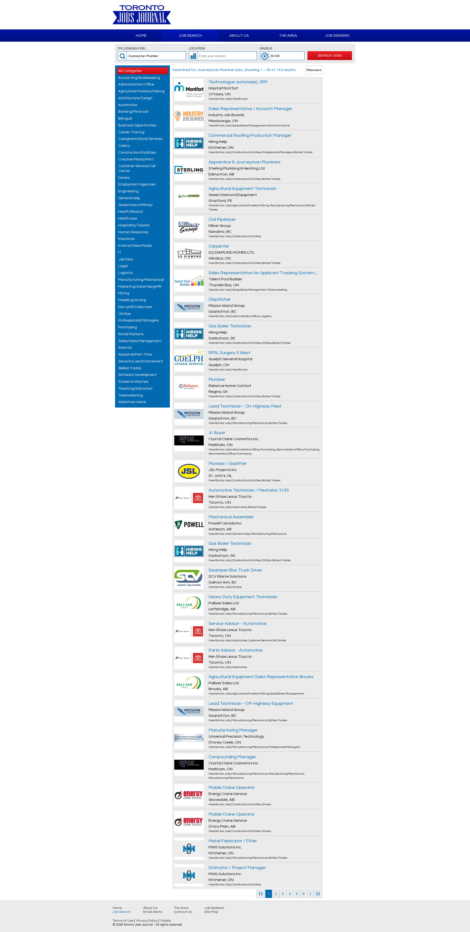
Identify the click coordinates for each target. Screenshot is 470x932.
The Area (288, 35)
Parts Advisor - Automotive (236, 650)
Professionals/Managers (138, 320)
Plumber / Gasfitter (228, 463)
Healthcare (127, 218)
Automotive (127, 105)
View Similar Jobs (220, 99)
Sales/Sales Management (140, 341)
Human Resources (133, 232)
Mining (123, 293)
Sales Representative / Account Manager (250, 108)
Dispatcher (220, 299)
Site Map (211, 912)
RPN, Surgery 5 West (229, 352)
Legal (123, 266)
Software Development (137, 375)
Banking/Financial (133, 111)
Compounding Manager (232, 757)
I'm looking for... (132, 48)
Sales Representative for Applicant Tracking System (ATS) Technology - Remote (265, 273)
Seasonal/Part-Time (135, 354)
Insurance (126, 239)
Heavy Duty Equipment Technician (243, 597)
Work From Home (132, 402)
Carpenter (219, 246)
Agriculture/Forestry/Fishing (141, 91)
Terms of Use (123, 920)
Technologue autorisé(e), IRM (238, 82)
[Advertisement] (300, 14)
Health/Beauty (130, 211)
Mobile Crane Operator (232, 787)
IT (119, 252)
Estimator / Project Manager (237, 867)
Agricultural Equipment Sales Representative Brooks (261, 676)
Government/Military (135, 205)
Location (197, 48)
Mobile (166, 920)
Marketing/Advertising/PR (140, 286)
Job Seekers (337, 35)
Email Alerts (152, 912)
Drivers (124, 178)
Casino (124, 146)
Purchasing (127, 327)
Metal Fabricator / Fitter (233, 841)
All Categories (129, 71)
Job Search (190, 35)
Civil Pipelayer (222, 219)
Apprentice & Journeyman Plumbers (245, 162)
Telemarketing (130, 395)
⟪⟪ (260, 894)
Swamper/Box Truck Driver (235, 570)
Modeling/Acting (132, 300)
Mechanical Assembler (231, 517)
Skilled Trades (129, 368)
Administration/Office (136, 84)
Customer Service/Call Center (136, 168)
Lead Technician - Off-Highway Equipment (251, 703)
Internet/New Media (135, 246)
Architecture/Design (135, 98)
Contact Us (183, 912)
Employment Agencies (136, 184)
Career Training (131, 132)
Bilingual (125, 118)
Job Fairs (125, 259)
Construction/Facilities (137, 152)
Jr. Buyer (217, 432)
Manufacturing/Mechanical (141, 280)
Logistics (125, 273)
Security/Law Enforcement (140, 361)
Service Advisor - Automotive (238, 623)
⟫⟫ (318, 894)
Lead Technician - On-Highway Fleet (245, 406)
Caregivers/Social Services (140, 139)
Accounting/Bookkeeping (139, 78)
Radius (266, 48)
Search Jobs (330, 55)
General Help (129, 198)
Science (125, 347)
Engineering (128, 191)
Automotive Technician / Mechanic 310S (249, 490)
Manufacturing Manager (233, 730)
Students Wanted (133, 382)
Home (141, 35)
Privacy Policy (147, 920)
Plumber (217, 379)
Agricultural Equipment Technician (242, 188)
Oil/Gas (124, 314)
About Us (239, 35)
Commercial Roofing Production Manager (250, 135)
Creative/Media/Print (136, 159)
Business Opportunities (137, 125)
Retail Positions (130, 334)
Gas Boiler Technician (230, 326)
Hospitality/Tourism (134, 225)
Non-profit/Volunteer (135, 307)
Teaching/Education (135, 388)
